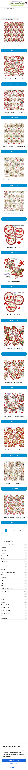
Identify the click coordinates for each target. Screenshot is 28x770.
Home (3, 8)
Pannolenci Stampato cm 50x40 (9, 596)
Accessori (3, 553)
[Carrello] (26, 3)
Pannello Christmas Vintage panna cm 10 (14, 146)
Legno (2, 583)
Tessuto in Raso (5, 607)
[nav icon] (4, 3)
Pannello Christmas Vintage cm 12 (14, 78)
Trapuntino (4, 618)
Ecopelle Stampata (6, 566)
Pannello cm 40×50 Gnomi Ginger (14, 449)
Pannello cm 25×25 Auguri (14, 247)
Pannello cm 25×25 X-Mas (14, 315)
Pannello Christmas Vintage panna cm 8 (14, 213)
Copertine (3, 564)
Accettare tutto (14, 760)
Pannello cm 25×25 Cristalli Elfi (14, 281)
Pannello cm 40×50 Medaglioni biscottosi (14, 517)
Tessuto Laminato (5, 610)
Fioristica (3, 577)
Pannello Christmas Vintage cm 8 (14, 112)
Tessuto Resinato (5, 613)
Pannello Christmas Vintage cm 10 (14, 45)
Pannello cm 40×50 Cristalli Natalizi (14, 382)
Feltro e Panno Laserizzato (8, 572)
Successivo (18, 530)
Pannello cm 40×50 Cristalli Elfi (14, 348)
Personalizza (14, 763)
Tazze (2, 599)
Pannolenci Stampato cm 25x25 (9, 594)
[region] (14, 757)
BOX (2, 558)
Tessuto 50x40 (5, 605)
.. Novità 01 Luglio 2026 (7, 545)
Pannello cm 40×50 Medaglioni (14, 483)
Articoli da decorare (6, 555)
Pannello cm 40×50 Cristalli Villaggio (14, 416)
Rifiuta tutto (14, 767)
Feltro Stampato (5, 575)
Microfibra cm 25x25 (7, 588)
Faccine (3, 569)
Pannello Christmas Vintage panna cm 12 (14, 180)
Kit (2, 580)
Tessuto (3, 602)
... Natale (3, 547)
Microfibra (4, 585)
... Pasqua (3, 550)
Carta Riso (4, 561)
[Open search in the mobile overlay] (23, 3)
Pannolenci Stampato (6, 591)
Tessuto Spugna (5, 615)
